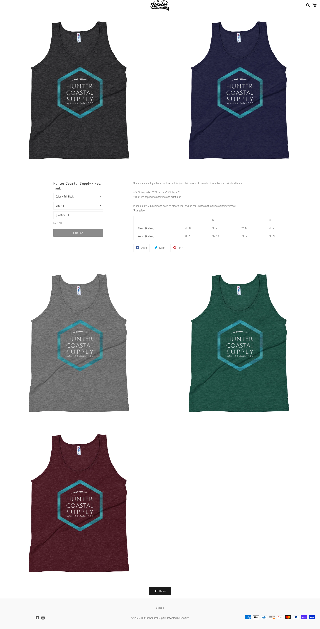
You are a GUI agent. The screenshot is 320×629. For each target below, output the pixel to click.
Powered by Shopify (178, 618)
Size (58, 205)
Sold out (78, 233)
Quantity (60, 215)
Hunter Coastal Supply (153, 618)
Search (160, 607)
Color (58, 196)
